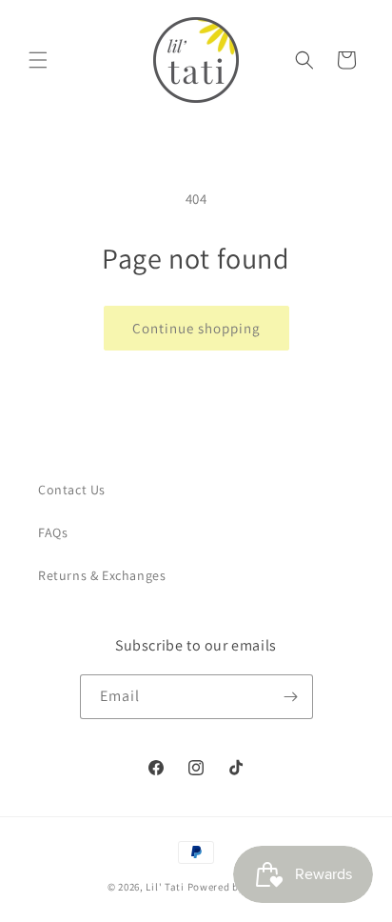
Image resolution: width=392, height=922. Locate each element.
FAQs (53, 532)
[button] (38, 60)
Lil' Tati (165, 886)
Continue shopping (196, 328)
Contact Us (72, 489)
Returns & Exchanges (102, 575)
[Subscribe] (291, 696)
